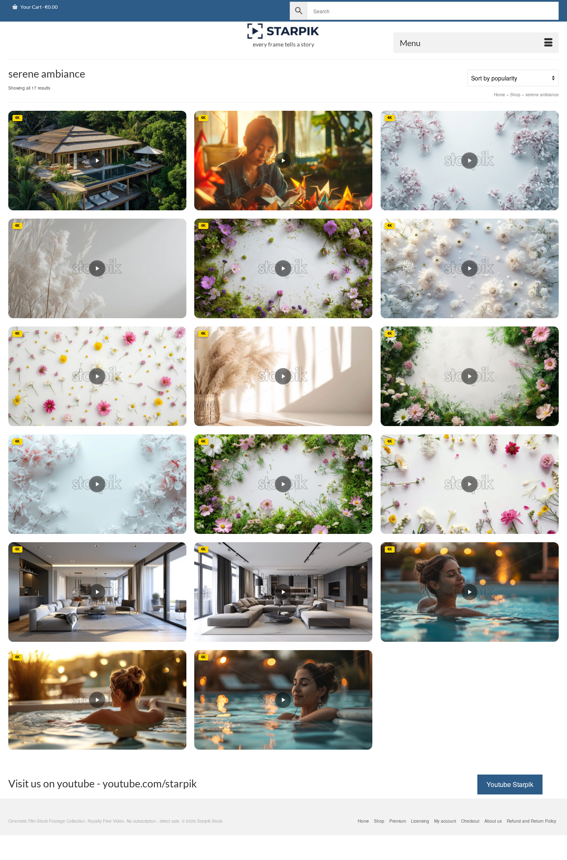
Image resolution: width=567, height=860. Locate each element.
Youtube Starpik (509, 784)
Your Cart (39, 7)
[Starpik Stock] (283, 31)
